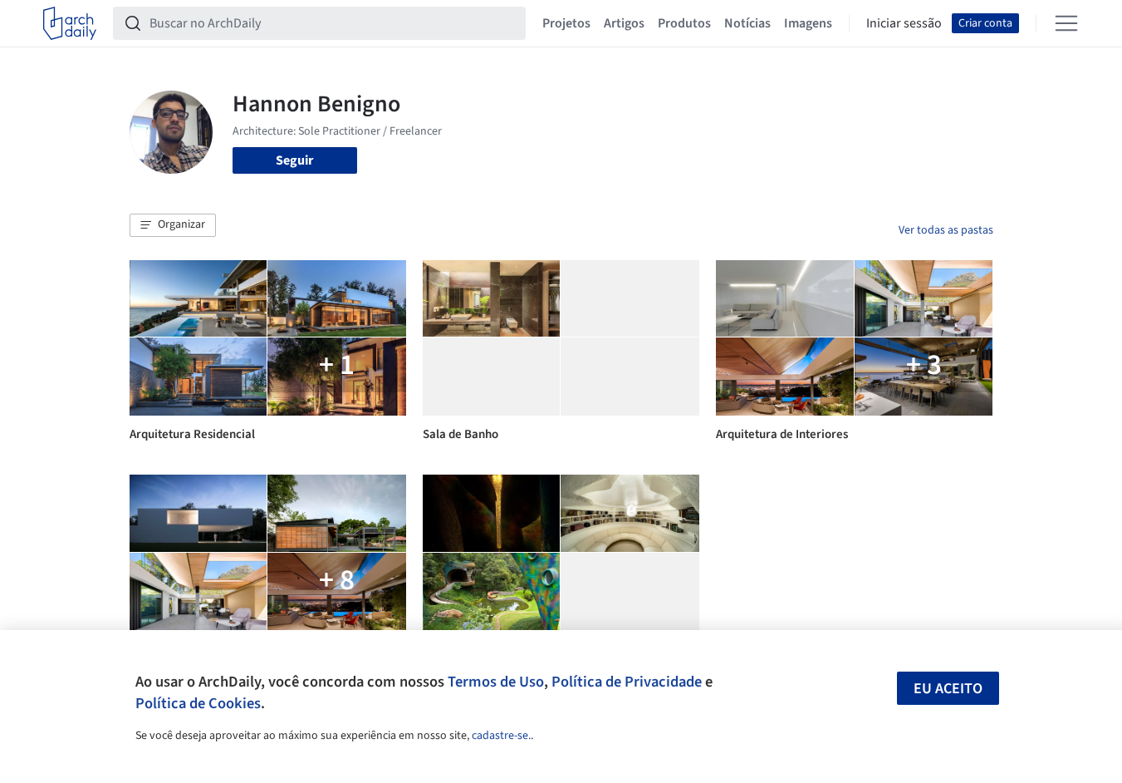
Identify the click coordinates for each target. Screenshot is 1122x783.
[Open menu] (1066, 23)
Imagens (808, 23)
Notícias (747, 23)
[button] (173, 225)
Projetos (566, 23)
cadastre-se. (501, 735)
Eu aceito (948, 688)
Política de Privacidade (626, 681)
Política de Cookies (198, 703)
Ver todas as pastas (946, 230)
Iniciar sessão (904, 23)
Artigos (624, 23)
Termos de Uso (496, 681)
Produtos (684, 23)
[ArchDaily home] (69, 23)
